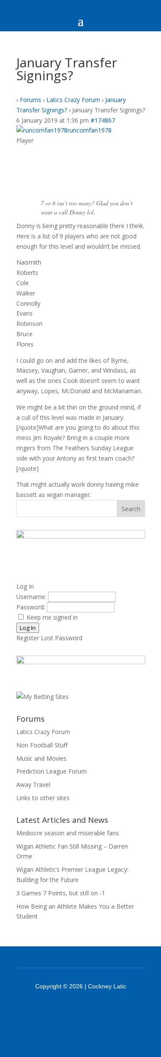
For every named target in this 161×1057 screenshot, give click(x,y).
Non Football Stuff (41, 745)
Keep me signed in (52, 617)
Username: (32, 597)
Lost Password (61, 638)
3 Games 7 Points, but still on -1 (60, 893)
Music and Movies (41, 758)
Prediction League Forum (51, 771)
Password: (31, 607)
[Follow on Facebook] (69, 1009)
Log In (28, 628)
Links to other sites (43, 798)
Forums (30, 100)
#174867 (103, 120)
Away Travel (33, 784)
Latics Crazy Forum (73, 100)
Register (27, 638)
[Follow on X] (91, 1009)
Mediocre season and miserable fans (67, 833)
